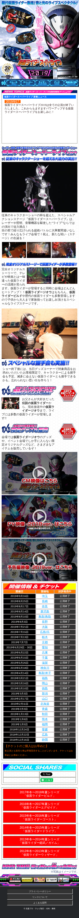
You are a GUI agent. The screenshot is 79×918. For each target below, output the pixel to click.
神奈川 (44, 667)
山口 (45, 698)
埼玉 (45, 596)
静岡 (45, 739)
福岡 (45, 724)
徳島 (45, 688)
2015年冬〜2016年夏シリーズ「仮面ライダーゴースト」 (39, 817)
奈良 (45, 606)
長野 (45, 621)
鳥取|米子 (45, 673)
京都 (45, 642)
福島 (45, 678)
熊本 (45, 719)
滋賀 (45, 662)
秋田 (45, 714)
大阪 (45, 626)
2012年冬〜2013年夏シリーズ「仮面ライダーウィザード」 (39, 852)
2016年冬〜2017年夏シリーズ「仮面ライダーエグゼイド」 (39, 805)
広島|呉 (45, 631)
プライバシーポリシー (40, 891)
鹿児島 (44, 611)
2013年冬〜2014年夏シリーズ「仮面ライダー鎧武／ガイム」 (39, 841)
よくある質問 (39, 903)
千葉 (45, 657)
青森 (45, 708)
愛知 (45, 647)
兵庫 (45, 652)
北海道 (44, 703)
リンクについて (40, 897)
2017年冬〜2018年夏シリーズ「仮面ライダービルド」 (39, 794)
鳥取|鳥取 (45, 616)
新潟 (45, 693)
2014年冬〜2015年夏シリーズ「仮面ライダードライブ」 (39, 829)
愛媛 (45, 729)
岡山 (45, 683)
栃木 (45, 637)
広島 (45, 734)
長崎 (45, 601)
